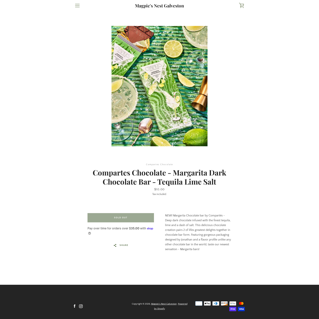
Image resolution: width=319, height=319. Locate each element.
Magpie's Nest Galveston (159, 5)
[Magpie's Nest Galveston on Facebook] (74, 306)
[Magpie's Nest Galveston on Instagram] (81, 306)
